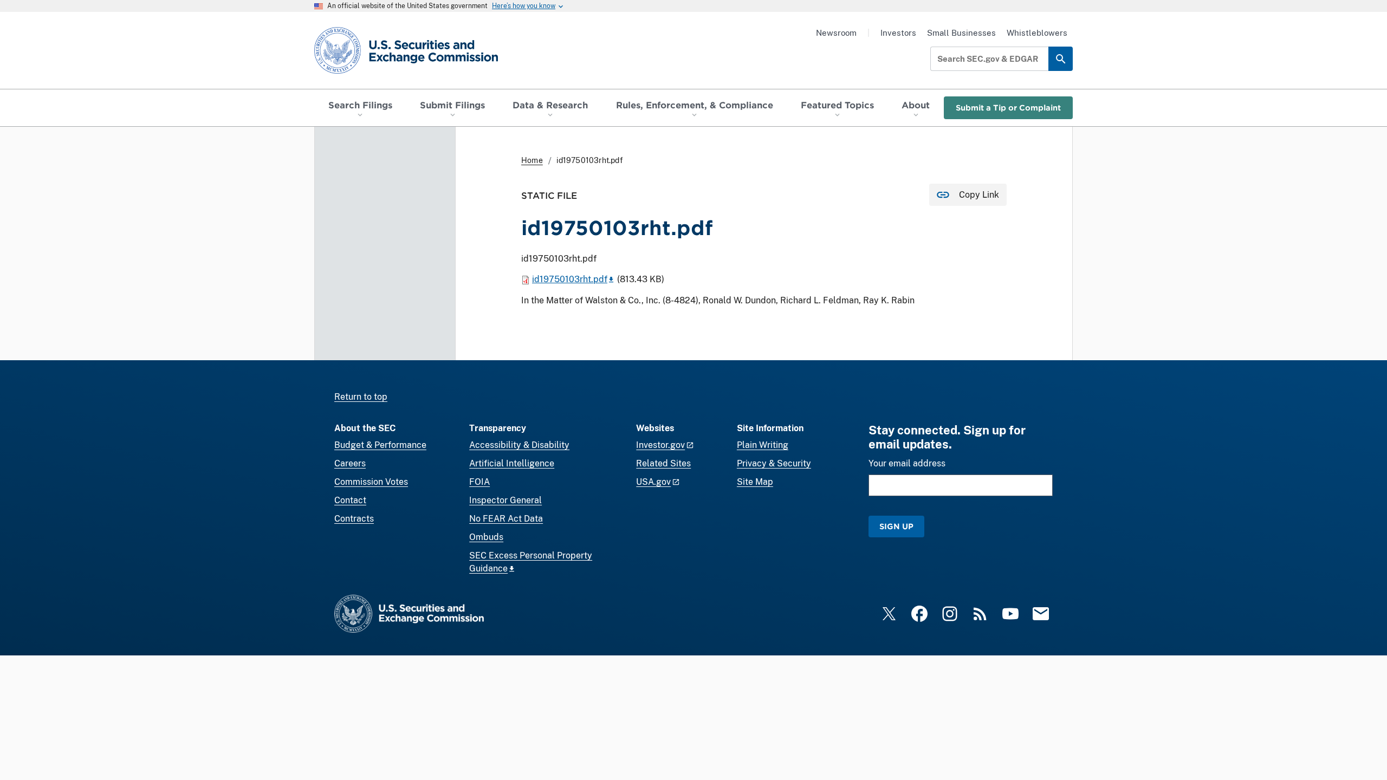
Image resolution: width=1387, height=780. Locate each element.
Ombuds (486, 537)
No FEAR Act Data (506, 519)
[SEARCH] (1060, 59)
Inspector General (505, 500)
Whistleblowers (1037, 32)
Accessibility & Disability (519, 445)
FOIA (479, 482)
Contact (350, 500)
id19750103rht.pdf (569, 279)
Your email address (907, 463)
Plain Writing (762, 445)
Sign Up (896, 526)
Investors (898, 32)
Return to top (360, 397)
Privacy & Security (774, 463)
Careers (350, 463)
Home (532, 160)
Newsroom (836, 32)
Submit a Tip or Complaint (1008, 107)
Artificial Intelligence (511, 463)
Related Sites (663, 463)
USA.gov (653, 482)
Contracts (354, 519)
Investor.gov (660, 445)
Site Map (755, 482)
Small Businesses (961, 32)
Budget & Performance (380, 445)
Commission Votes (371, 482)
